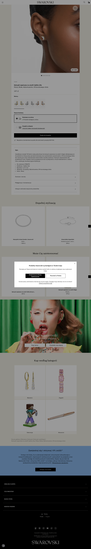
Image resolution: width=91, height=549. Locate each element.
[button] (74, 263)
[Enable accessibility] (3, 545)
